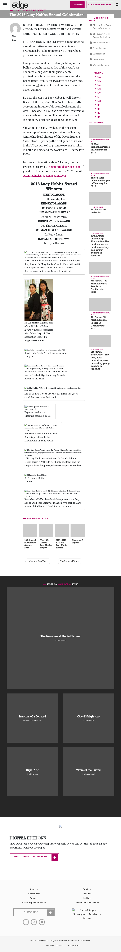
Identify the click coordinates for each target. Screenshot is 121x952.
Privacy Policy (74, 945)
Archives (87, 898)
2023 (98, 89)
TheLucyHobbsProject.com (64, 166)
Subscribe (99, 4)
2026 (98, 77)
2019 (97, 105)
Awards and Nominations (87, 902)
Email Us (87, 889)
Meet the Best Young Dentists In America (39, 561)
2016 (97, 117)
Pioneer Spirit (99, 54)
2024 (97, 85)
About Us (34, 889)
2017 (97, 113)
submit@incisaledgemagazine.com (44, 175)
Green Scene (98, 59)
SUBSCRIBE (31, 912)
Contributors (34, 893)
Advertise (87, 893)
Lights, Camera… (100, 48)
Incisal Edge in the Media (34, 902)
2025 (98, 81)
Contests (34, 898)
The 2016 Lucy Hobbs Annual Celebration (102, 35)
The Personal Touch (69, 561)
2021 (97, 97)
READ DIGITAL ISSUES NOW (30, 856)
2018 (97, 109)
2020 (98, 101)
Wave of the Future (101, 65)
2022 (98, 93)
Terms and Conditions (54, 945)
